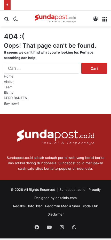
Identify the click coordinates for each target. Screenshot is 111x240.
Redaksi (19, 206)
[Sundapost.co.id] (55, 18)
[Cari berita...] (6, 20)
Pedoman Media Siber (62, 206)
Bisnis (8, 92)
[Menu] (104, 20)
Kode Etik (90, 206)
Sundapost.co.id (72, 189)
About (9, 82)
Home (8, 76)
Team (8, 87)
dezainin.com (66, 198)
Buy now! (11, 103)
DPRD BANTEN (15, 98)
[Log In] (95, 20)
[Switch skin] (15, 20)
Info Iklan (35, 206)
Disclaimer (55, 214)
